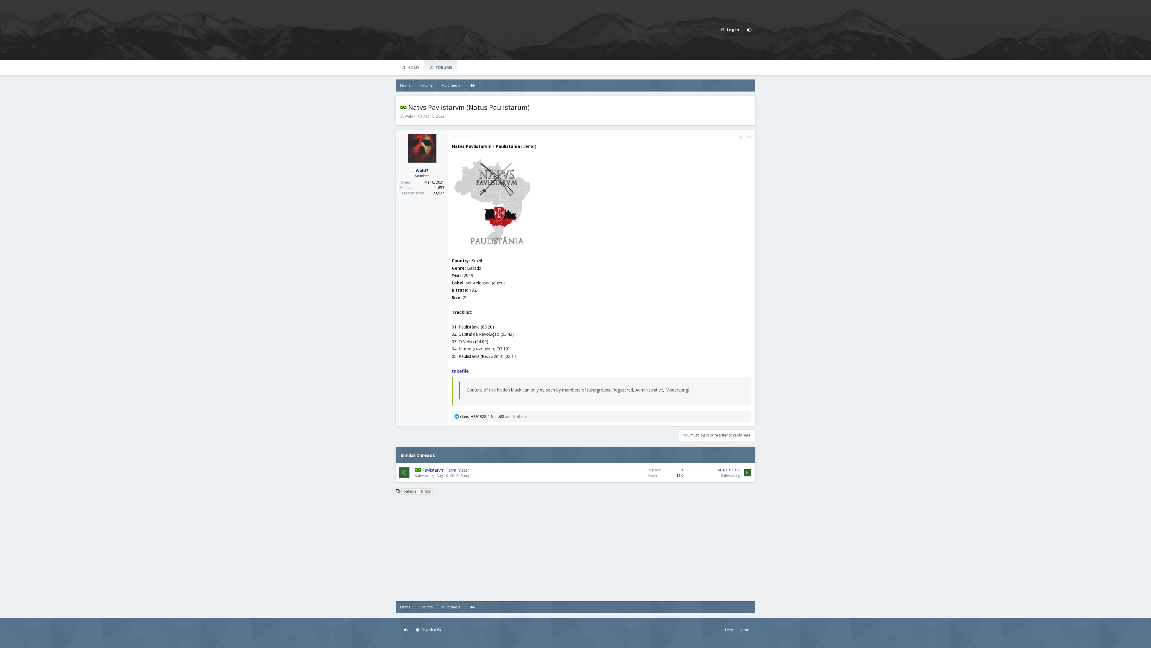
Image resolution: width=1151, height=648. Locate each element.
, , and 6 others (493, 416)
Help (729, 629)
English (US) (431, 629)
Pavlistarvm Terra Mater (445, 470)
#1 (749, 137)
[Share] (741, 137)
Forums (444, 67)
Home (413, 67)
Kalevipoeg (424, 475)
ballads (409, 491)
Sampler (468, 475)
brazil (426, 491)
